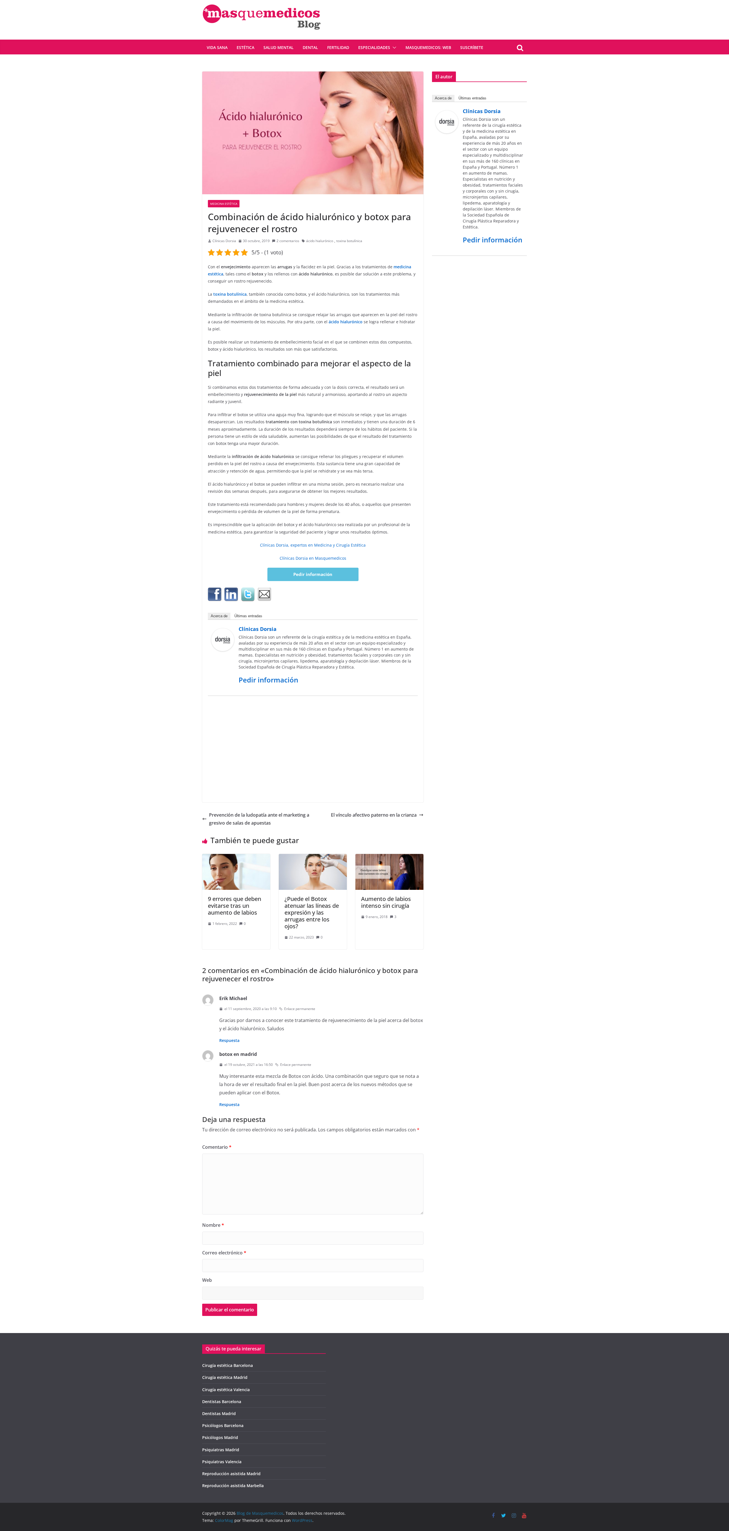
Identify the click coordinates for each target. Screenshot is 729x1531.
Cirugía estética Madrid (224, 1377)
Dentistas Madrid (219, 1413)
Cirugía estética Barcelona (227, 1365)
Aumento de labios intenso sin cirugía (386, 902)
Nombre (213, 1225)
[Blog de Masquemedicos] (261, 4)
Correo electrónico (224, 1253)
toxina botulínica (349, 240)
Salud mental (278, 47)
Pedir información (312, 574)
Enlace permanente (299, 1008)
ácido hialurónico (319, 240)
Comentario (217, 1147)
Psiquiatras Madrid (220, 1449)
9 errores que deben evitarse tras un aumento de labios (234, 905)
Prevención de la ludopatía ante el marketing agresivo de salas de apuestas (259, 819)
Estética (245, 47)
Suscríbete (471, 47)
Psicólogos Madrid (220, 1437)
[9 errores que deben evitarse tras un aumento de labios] (236, 858)
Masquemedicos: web (428, 47)
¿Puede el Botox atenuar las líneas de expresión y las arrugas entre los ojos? (311, 912)
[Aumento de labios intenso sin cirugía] (389, 858)
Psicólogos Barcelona (222, 1425)
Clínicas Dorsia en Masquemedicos (313, 558)
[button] (393, 48)
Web (207, 1280)
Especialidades (374, 47)
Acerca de (219, 616)
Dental (310, 47)
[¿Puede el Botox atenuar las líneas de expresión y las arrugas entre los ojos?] (313, 858)
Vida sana (217, 47)
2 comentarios (288, 240)
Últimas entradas (248, 616)
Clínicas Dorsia (224, 240)
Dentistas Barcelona (221, 1401)
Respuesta (229, 1040)
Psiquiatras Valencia (221, 1461)
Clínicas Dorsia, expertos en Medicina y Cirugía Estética (313, 545)
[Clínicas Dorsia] (222, 632)
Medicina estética (223, 204)
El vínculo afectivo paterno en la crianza (374, 815)
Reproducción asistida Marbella (233, 1485)
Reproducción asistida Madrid (231, 1473)
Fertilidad (338, 47)
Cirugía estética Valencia (226, 1389)
